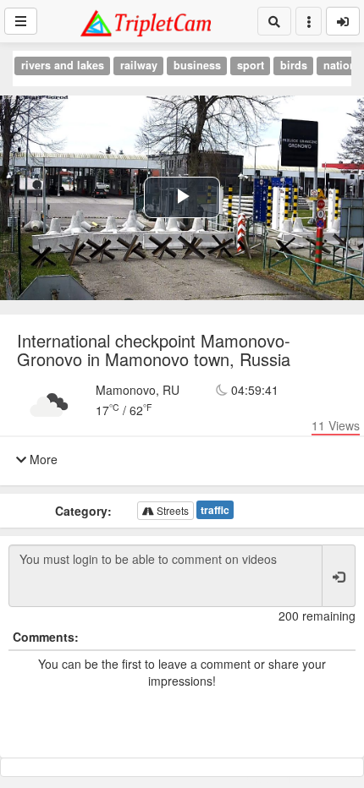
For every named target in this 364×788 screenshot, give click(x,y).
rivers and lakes (62, 65)
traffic (215, 509)
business (197, 65)
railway (138, 65)
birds (293, 65)
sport (250, 65)
